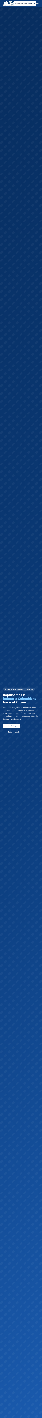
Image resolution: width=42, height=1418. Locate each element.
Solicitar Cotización (13, 732)
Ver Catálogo (12, 726)
